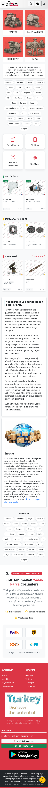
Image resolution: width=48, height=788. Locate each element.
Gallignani (26, 93)
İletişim (28, 679)
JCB (8, 98)
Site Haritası (30, 686)
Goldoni (38, 93)
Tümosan (26, 123)
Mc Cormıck (13, 113)
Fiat (8, 93)
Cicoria (10, 87)
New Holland (34, 113)
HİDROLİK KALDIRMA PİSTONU (33, 202)
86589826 (7, 280)
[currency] (37, 3)
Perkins (20, 118)
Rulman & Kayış (7, 686)
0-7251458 (7, 242)
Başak (30, 82)
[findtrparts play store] (24, 754)
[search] (31, 3)
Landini (23, 103)
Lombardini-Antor (12, 108)
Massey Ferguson (36, 108)
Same (30, 118)
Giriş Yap (29, 675)
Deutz (28, 87)
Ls (24, 108)
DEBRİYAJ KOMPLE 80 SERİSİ (10, 245)
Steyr (38, 118)
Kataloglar (29, 682)
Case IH (40, 82)
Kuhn (14, 103)
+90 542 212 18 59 (25, 746)
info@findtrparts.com (25, 741)
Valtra (37, 123)
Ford (16, 93)
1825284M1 (30, 199)
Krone (39, 98)
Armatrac (20, 82)
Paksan (10, 118)
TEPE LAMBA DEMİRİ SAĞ (35, 244)
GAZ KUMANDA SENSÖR (34, 282)
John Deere (18, 98)
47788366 (30, 242)
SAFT (5, 282)
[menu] (3, 4)
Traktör (4, 675)
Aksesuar (8, 82)
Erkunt (37, 87)
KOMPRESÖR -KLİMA (10, 202)
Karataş (29, 98)
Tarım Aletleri (14, 123)
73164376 (30, 280)
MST (23, 113)
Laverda (33, 103)
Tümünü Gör (38, 257)
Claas (19, 87)
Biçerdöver (5, 679)
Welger (24, 129)
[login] (44, 3)
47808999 (7, 199)
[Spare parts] (12, 3)
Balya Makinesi (7, 682)
